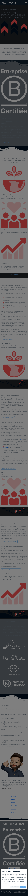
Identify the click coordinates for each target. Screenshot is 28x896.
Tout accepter (23, 886)
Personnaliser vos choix (15, 886)
